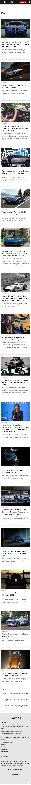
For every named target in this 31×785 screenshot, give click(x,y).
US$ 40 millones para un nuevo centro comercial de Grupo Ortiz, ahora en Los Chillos (16, 694)
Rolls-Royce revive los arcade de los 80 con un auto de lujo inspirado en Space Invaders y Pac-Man (15, 44)
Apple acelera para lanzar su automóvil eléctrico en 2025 (15, 594)
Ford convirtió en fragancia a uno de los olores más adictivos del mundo (14, 674)
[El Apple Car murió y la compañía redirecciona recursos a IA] (15, 456)
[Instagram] (13, 770)
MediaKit (21, 761)
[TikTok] (23, 770)
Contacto (26, 761)
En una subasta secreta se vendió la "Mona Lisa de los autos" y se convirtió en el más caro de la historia (15, 512)
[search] (29, 2)
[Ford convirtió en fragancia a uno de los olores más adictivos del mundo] (15, 659)
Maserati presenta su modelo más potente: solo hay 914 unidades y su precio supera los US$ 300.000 (14, 254)
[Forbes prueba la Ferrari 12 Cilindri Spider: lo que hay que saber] (15, 198)
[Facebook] (8, 770)
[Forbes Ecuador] (9, 2)
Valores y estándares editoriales (8, 763)
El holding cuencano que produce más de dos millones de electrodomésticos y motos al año (16, 706)
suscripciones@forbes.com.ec (7, 742)
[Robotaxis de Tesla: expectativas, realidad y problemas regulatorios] (15, 324)
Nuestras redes (20, 763)
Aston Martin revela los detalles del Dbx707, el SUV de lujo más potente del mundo (14, 554)
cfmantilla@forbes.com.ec (16, 731)
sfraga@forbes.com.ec (24, 737)
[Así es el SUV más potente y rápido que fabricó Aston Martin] (15, 71)
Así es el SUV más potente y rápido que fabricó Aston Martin (15, 86)
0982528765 (4, 749)
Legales (15, 761)
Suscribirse (23, 2)
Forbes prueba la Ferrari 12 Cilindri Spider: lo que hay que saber (14, 213)
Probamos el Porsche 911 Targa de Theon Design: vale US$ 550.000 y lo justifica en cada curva (15, 128)
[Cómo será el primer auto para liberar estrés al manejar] (15, 620)
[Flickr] (21, 770)
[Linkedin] (18, 770)
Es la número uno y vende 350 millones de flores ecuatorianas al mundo (16, 700)
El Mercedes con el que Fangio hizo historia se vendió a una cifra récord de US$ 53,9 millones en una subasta (15, 298)
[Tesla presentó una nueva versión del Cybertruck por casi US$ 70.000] (15, 157)
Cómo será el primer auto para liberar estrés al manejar (15, 635)
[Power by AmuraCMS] (15, 774)
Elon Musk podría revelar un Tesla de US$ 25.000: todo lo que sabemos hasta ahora (15, 383)
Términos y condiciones (6, 761)
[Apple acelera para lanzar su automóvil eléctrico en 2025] (15, 579)
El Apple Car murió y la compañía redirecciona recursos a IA (13, 471)
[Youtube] (16, 770)
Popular (4, 689)
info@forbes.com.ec (23, 726)
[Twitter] (11, 770)
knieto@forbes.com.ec (6, 735)
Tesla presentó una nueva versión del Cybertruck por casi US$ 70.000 (15, 172)
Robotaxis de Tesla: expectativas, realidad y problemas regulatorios (13, 339)
